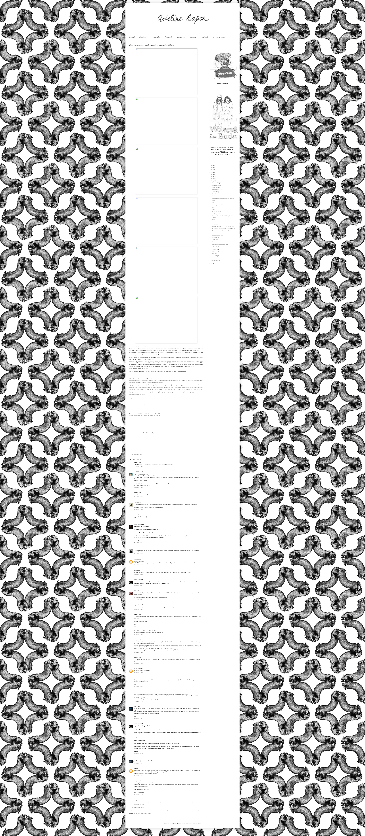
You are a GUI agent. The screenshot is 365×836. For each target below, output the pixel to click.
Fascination (214, 193)
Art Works (214, 242)
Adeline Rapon (137, 524)
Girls (213, 207)
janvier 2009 (215, 260)
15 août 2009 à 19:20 (138, 466)
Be (134, 768)
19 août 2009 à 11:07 (138, 763)
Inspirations (136, 454)
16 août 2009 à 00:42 (138, 585)
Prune (135, 706)
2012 (212, 174)
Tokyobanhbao (137, 605)
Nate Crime (136, 548)
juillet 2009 (214, 247)
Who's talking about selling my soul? (220, 230)
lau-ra (135, 514)
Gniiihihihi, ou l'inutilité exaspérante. (220, 244)
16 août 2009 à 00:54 (138, 609)
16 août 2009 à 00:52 (138, 599)
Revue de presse (219, 36)
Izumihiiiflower (137, 472)
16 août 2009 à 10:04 (138, 634)
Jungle (213, 200)
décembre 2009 (215, 183)
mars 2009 (214, 256)
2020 (212, 165)
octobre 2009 (215, 187)
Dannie (135, 559)
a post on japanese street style (141, 380)
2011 (212, 176)
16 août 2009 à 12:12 (138, 652)
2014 (212, 170)
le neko (135, 502)
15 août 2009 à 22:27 (138, 554)
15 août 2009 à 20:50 (138, 509)
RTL (141, 454)
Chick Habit (214, 233)
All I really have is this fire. (218, 205)
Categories (156, 36)
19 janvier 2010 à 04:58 (139, 804)
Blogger (199, 823)
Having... (214, 209)
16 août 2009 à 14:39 (138, 672)
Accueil (132, 36)
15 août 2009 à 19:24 (138, 487)
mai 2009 (214, 251)
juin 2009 (214, 249)
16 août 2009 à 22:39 (138, 687)
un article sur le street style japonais (145, 348)
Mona (135, 590)
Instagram (180, 36)
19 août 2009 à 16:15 (138, 775)
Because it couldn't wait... (217, 235)
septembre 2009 (216, 189)
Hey (213, 202)
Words (213, 219)
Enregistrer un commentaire (138, 807)
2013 (212, 172)
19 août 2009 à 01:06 (138, 753)
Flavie (135, 692)
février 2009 (215, 258)
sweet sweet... (215, 222)
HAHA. (214, 196)
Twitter (193, 36)
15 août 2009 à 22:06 (138, 543)
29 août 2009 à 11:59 (138, 794)
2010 (212, 178)
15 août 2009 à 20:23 (138, 497)
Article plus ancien (199, 811)
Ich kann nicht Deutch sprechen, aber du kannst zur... (224, 228)
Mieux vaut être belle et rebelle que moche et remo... (223, 226)
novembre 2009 (215, 185)
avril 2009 (214, 253)
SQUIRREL (215, 224)
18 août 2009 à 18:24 (138, 718)
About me (143, 36)
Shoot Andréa (215, 239)
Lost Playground (215, 213)
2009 (212, 181)
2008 (212, 263)
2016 (212, 167)
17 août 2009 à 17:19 (138, 701)
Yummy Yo (136, 677)
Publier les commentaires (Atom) (143, 813)
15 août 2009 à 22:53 (138, 565)
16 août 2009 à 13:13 (138, 663)
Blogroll (168, 36)
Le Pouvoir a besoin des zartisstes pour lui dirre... (223, 198)
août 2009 (214, 191)
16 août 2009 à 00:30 (138, 574)
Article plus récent (134, 811)
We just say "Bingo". (216, 211)
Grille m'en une (215, 237)
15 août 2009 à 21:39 (138, 519)
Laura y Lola (137, 668)
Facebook (204, 36)
